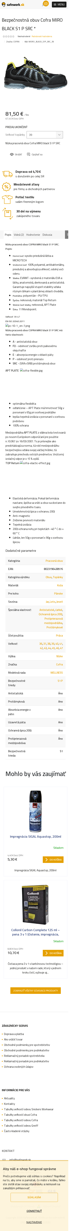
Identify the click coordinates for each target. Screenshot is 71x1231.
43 (45, 648)
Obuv (49, 577)
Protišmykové (55, 627)
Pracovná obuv (54, 560)
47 (61, 648)
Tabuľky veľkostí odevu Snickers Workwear (29, 1109)
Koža (60, 585)
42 (41, 648)
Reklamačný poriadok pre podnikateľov (26, 1061)
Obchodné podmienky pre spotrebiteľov (27, 1045)
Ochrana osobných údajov (18, 1067)
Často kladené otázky (16, 1131)
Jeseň (59, 601)
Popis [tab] (8, 234)
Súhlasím (34, 1197)
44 (49, 648)
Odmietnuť (34, 1210)
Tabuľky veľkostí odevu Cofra (21, 1120)
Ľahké (58, 609)
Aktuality (9, 1098)
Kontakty (9, 1104)
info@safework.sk (20, 1159)
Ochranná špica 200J (50, 614)
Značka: (12, 41)
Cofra (59, 664)
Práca (59, 635)
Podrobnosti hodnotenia (42, 36)
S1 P (60, 680)
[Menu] (59, 4)
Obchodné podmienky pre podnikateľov (26, 1050)
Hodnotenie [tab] (33, 234)
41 (60, 643)
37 (44, 643)
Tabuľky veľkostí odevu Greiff (21, 1126)
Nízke (59, 656)
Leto (52, 601)
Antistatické (47, 609)
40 (56, 643)
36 (40, 643)
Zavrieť (35, 151)
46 (57, 648)
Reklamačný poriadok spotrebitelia (24, 1056)
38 (48, 643)
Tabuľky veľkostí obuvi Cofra (20, 1115)
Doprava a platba (14, 1034)
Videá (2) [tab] (19, 234)
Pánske (58, 593)
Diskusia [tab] (47, 234)
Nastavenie (34, 1222)
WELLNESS (56, 672)
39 (52, 643)
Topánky (58, 577)
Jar (47, 601)
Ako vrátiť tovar (13, 1039)
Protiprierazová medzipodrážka (53, 621)
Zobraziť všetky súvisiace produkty (35, 990)
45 (53, 648)
